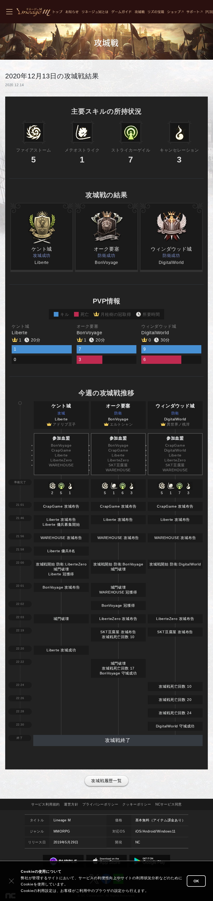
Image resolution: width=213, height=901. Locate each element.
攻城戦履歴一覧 (106, 781)
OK (196, 881)
